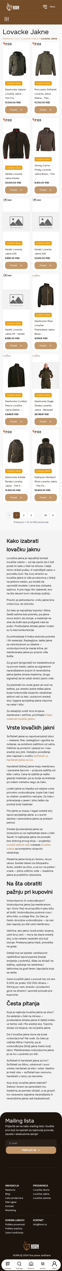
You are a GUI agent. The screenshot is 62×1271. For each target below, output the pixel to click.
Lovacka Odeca (29, 38)
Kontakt (9, 1206)
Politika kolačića (13, 1228)
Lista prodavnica (14, 1198)
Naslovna (8, 38)
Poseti (13, 109)
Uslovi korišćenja (14, 1232)
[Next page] (53, 515)
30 (45, 515)
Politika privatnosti (15, 1224)
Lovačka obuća (41, 1189)
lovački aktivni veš (18, 845)
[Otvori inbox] (42, 1263)
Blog (7, 1193)
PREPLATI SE (29, 1150)
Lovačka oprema (42, 1198)
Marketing (10, 1210)
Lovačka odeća (41, 1193)
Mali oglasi (10, 1202)
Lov (17, 38)
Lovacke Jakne (14, 83)
